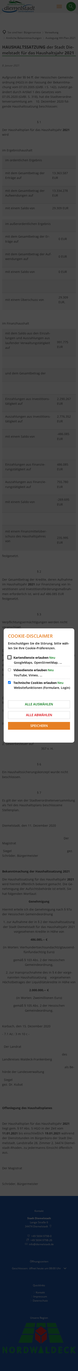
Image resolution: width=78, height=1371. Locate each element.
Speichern (39, 725)
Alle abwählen (39, 715)
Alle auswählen (39, 704)
